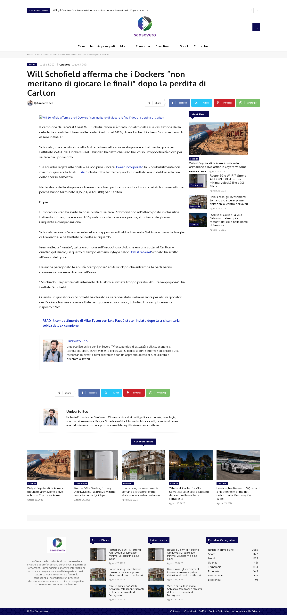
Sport (37, 54)
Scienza (194, 158)
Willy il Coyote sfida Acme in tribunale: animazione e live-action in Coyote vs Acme (218, 165)
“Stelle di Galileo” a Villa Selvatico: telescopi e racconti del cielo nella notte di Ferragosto (229, 220)
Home (30, 54)
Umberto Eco (45, 103)
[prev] (251, 10)
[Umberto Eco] (30, 103)
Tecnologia (196, 185)
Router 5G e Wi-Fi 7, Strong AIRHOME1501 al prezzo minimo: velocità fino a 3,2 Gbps (102, 10)
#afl (83, 172)
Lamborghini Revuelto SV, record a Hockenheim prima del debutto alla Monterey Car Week (238, 493)
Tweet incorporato (129, 167)
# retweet (144, 252)
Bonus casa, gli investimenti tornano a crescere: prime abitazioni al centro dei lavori (229, 200)
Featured (222, 483)
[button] (256, 27)
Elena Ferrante (197, 171)
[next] (257, 10)
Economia (195, 206)
